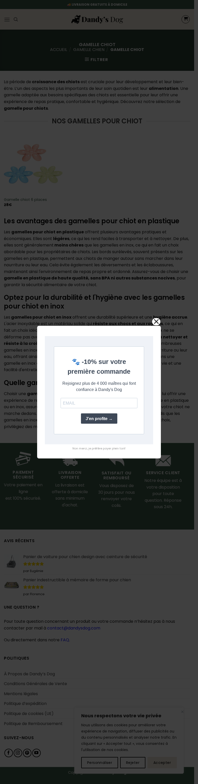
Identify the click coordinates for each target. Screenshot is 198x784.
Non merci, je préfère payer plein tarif (99, 448)
